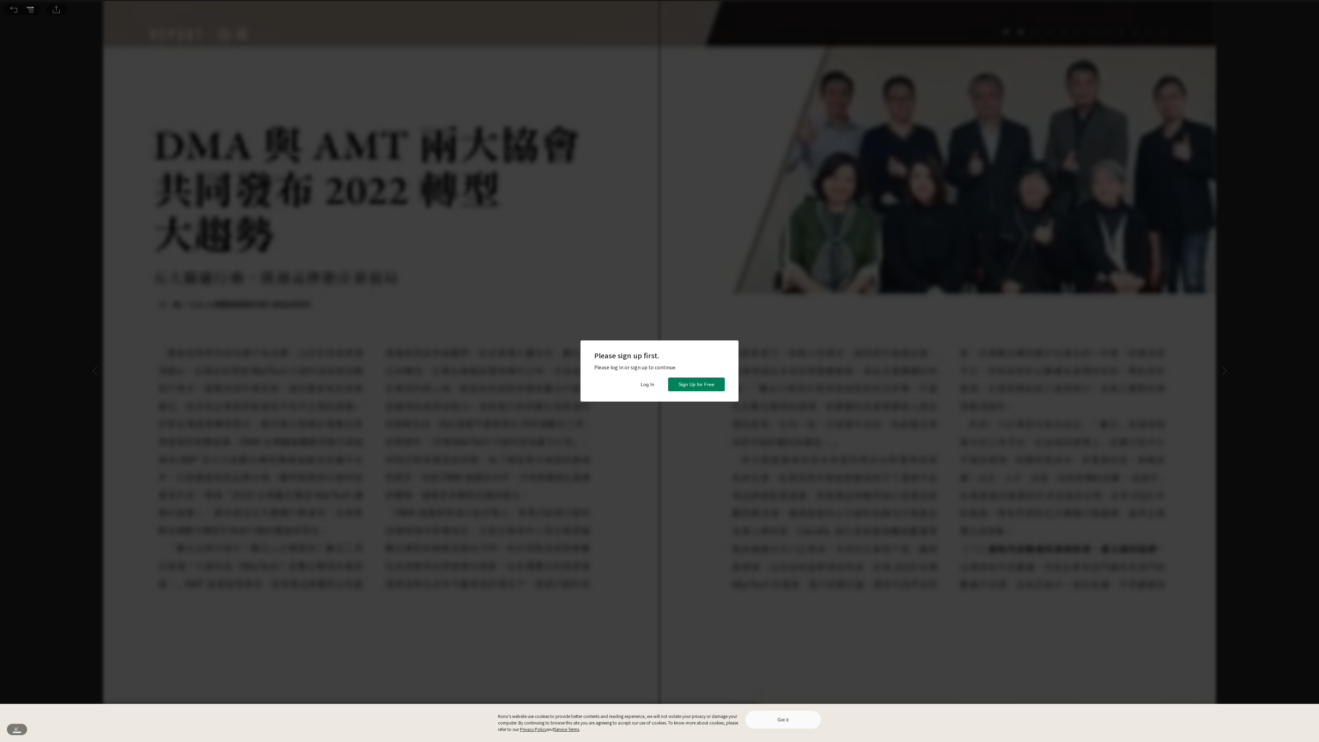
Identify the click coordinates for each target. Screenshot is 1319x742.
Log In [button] (647, 384)
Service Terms (566, 729)
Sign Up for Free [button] (696, 384)
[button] (13, 9)
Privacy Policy (533, 729)
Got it (783, 719)
